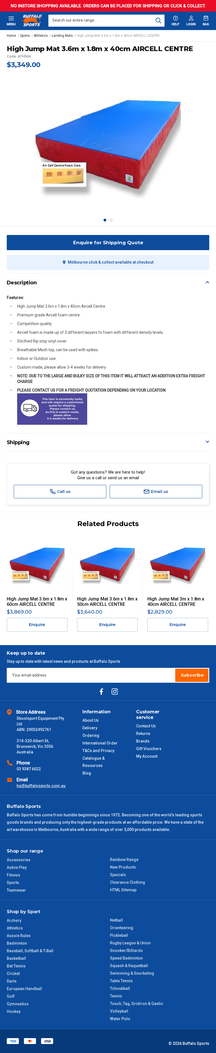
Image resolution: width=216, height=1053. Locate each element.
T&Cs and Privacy (98, 750)
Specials (118, 874)
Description (22, 283)
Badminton (17, 943)
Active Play (17, 867)
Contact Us (146, 726)
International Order (100, 743)
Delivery (89, 728)
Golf (11, 996)
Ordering (90, 735)
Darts (12, 981)
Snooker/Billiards (126, 950)
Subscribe (192, 675)
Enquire (37, 624)
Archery (14, 920)
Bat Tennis (16, 966)
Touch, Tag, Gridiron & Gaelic (136, 1003)
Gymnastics (18, 1004)
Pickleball (119, 935)
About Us (90, 720)
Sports (13, 882)
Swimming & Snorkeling (132, 973)
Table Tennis (121, 981)
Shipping (18, 442)
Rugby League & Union (130, 943)
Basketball (16, 958)
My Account (147, 756)
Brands (143, 741)
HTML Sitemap (123, 890)
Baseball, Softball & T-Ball (30, 951)
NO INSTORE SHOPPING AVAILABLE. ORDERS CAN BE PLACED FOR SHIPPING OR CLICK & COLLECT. (108, 5)
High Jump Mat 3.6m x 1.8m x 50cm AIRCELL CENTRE (107, 601)
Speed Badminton (126, 958)
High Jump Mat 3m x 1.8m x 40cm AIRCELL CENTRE (175, 601)
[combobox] (106, 21)
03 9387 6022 (29, 769)
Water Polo (120, 1019)
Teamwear (16, 890)
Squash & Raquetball (129, 965)
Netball (116, 920)
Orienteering (121, 928)
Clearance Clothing (127, 882)
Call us (63, 491)
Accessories (18, 860)
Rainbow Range (124, 859)
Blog (86, 773)
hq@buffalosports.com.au (41, 786)
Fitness (13, 875)
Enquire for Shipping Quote (108, 242)
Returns (143, 733)
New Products (123, 867)
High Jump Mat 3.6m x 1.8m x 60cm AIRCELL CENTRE (37, 601)
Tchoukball (120, 988)
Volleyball (119, 1011)
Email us (159, 491)
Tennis (116, 996)
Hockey (14, 1011)
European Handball (24, 988)
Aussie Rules (19, 935)
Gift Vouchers (148, 748)
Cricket (13, 973)
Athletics (15, 928)
